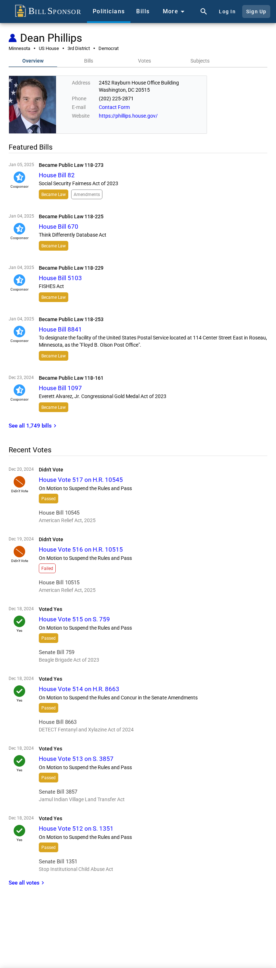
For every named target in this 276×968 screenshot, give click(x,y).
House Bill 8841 (60, 329)
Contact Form (114, 107)
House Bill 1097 (60, 388)
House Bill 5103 (60, 278)
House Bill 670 (58, 226)
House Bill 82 (57, 175)
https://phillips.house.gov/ (128, 116)
